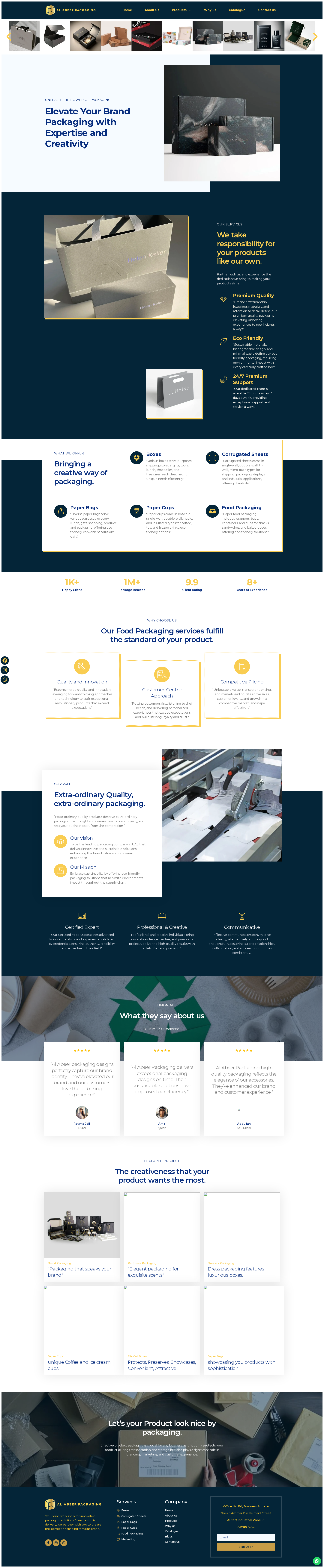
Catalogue (237, 10)
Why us (210, 10)
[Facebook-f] (48, 1542)
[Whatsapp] (5, 679)
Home (127, 10)
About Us (152, 10)
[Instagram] (5, 670)
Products (179, 10)
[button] (8, 36)
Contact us (267, 10)
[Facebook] (5, 660)
